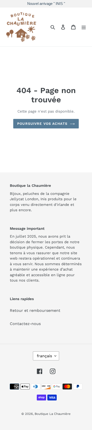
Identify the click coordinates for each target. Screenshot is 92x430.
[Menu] (84, 26)
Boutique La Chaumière (53, 414)
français (44, 356)
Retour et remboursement (35, 310)
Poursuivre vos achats (42, 124)
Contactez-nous (25, 323)
